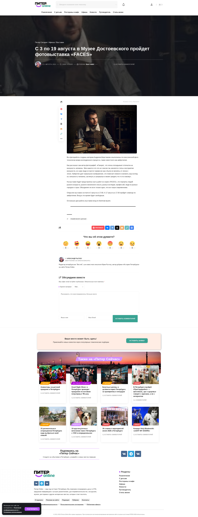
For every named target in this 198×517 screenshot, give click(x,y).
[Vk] (124, 454)
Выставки (60, 42)
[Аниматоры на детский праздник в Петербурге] (52, 374)
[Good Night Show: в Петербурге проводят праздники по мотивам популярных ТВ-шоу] (83, 374)
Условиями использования (13, 512)
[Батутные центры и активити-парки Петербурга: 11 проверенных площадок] (114, 374)
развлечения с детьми (78, 219)
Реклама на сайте (52, 500)
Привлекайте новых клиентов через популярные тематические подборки (81, 342)
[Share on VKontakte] (61, 113)
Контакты (85, 500)
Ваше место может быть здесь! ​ (81, 339)
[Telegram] (131, 454)
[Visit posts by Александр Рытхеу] (61, 259)
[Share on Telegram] (61, 118)
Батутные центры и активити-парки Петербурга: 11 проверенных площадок (114, 389)
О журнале (39, 500)
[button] (32, 509)
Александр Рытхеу (74, 258)
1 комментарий (140, 400)
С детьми (45, 383)
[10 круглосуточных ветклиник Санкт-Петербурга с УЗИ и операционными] (83, 416)
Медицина (76, 424)
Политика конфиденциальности (45, 504)
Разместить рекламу (131, 102)
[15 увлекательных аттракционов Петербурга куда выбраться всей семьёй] (52, 416)
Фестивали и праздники (81, 383)
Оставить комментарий (125, 64)
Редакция (65, 500)
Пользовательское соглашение (72, 504)
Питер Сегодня (41, 42)
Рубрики (75, 500)
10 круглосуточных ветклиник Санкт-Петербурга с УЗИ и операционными (83, 431)
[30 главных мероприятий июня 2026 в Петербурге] (114, 416)
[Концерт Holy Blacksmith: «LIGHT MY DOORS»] (145, 416)
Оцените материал (66, 287)
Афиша (52, 42)
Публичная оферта (93, 504)
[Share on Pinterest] (61, 109)
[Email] (61, 128)
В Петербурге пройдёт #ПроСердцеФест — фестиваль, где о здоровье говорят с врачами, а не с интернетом (144, 391)
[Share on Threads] (61, 123)
